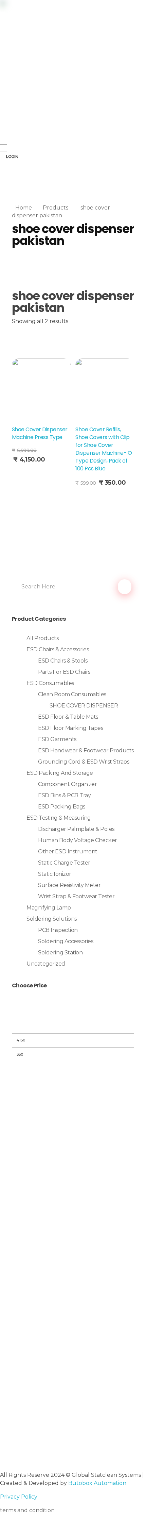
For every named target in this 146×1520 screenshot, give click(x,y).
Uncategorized (45, 964)
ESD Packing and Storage (59, 773)
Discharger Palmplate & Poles (76, 829)
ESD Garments (57, 739)
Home (23, 207)
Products (55, 207)
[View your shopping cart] (3, 183)
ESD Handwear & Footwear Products (86, 750)
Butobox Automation (97, 1483)
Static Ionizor (54, 874)
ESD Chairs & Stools (62, 660)
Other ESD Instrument (67, 851)
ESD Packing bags (61, 806)
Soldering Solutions (51, 919)
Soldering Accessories (65, 941)
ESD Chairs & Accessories (57, 649)
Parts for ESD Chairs (64, 672)
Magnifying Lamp (48, 907)
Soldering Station (60, 952)
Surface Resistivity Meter (69, 885)
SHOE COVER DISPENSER (84, 705)
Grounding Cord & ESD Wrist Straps (83, 761)
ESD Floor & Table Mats (68, 717)
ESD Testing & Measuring (58, 818)
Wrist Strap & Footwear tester (76, 896)
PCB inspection (57, 930)
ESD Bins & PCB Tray (64, 795)
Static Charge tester (64, 862)
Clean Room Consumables (72, 694)
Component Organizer (67, 784)
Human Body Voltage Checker (77, 840)
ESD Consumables (50, 683)
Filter (73, 1024)
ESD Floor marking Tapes (70, 728)
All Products (42, 638)
